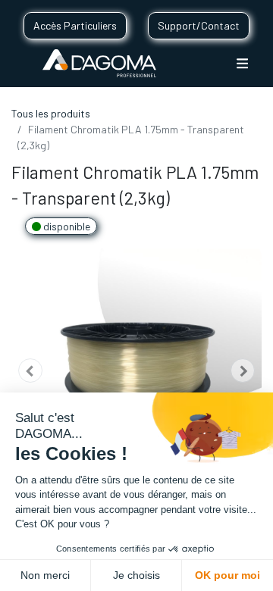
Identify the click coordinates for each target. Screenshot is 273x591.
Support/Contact (199, 25)
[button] (30, 371)
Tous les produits (50, 113)
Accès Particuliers (75, 25)
